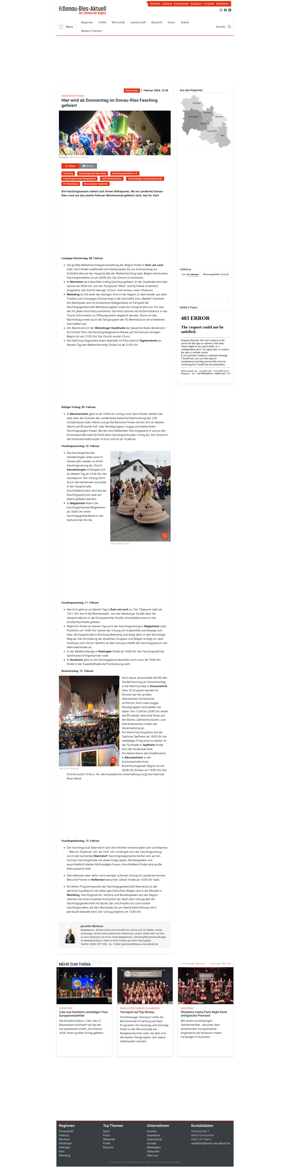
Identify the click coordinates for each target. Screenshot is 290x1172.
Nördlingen (65, 1143)
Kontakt (151, 1143)
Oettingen (64, 1147)
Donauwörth (66, 1131)
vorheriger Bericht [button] (193, 963)
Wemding (64, 1155)
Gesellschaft (138, 22)
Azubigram (196, 3)
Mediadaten (222, 3)
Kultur (172, 22)
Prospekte (209, 3)
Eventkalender (181, 3)
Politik (102, 22)
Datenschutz (154, 1139)
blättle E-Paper (189, 307)
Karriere (152, 1131)
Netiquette (153, 1151)
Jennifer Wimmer (92, 926)
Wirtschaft (118, 22)
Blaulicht (156, 22)
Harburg (64, 1135)
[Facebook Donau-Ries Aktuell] (225, 10)
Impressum (153, 1135)
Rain (62, 1151)
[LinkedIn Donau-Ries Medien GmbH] (229, 10)
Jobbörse (167, 3)
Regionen (87, 22)
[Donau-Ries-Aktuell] (82, 10)
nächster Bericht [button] (220, 963)
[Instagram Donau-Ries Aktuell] (221, 10)
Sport (106, 1131)
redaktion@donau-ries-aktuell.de (210, 1143)
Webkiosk (155, 3)
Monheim (64, 1139)
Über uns (152, 1155)
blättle (185, 22)
